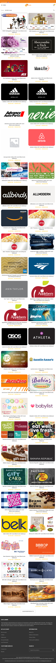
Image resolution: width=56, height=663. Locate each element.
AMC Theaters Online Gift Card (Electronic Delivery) (41, 228)
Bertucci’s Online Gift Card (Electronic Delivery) (41, 533)
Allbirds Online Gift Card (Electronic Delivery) (14, 206)
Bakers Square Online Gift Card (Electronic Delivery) (14, 463)
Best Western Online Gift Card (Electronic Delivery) (14, 557)
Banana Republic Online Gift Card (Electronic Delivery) (42, 463)
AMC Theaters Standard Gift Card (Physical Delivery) (14, 252)
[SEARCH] (53, 650)
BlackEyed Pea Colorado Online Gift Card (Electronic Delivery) (42, 604)
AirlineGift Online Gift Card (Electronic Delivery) (14, 180)
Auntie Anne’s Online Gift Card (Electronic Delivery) (42, 369)
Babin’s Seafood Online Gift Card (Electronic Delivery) (41, 393)
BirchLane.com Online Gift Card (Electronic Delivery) (41, 580)
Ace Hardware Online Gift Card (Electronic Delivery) (14, 79)
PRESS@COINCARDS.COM (46, 660)
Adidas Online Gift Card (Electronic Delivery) (14, 101)
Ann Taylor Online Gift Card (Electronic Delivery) (14, 299)
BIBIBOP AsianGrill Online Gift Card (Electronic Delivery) (42, 556)
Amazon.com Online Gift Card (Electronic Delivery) (14, 228)
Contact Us (3, 649)
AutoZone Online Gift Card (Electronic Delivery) (14, 392)
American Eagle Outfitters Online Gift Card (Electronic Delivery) (41, 252)
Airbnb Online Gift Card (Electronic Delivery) (41, 147)
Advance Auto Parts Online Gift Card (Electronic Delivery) (14, 124)
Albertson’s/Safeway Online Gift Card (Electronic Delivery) (42, 181)
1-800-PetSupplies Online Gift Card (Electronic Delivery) (14, 31)
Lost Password (4, 642)
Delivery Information (33, 634)
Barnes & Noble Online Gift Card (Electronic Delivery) (14, 487)
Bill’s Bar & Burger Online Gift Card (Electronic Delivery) (14, 580)
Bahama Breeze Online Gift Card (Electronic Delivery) (14, 440)
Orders (2, 634)
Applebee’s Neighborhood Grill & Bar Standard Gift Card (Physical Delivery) (14, 323)
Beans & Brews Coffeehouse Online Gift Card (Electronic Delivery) (42, 511)
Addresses (3, 637)
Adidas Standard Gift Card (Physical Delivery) (41, 101)
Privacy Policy (32, 637)
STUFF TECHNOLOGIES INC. (25, 657)
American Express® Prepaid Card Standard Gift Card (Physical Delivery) (14, 276)
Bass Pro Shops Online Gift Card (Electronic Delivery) (41, 487)
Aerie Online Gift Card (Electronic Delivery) (41, 123)
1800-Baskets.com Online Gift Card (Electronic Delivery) (41, 31)
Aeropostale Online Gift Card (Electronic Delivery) (14, 157)
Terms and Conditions (34, 639)
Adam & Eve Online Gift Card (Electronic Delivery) (41, 78)
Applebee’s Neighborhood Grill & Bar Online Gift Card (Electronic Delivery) (41, 299)
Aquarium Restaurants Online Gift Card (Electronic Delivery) (41, 323)
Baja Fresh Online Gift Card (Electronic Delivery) (41, 440)
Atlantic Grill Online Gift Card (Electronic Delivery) (14, 369)
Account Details (4, 639)
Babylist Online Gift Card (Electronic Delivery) (42, 416)
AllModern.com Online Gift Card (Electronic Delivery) (41, 204)
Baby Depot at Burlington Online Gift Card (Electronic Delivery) (14, 416)
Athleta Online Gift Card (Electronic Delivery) (42, 346)
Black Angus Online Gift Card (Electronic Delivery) (14, 604)
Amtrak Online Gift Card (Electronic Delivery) (42, 276)
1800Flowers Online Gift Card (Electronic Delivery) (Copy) (14, 55)
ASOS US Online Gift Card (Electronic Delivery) (14, 347)
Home (2, 10)
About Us (31, 632)
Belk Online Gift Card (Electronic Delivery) (14, 534)
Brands (2, 651)
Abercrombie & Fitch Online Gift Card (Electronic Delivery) (42, 55)
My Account (4, 632)
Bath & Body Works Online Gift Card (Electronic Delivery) (14, 510)
